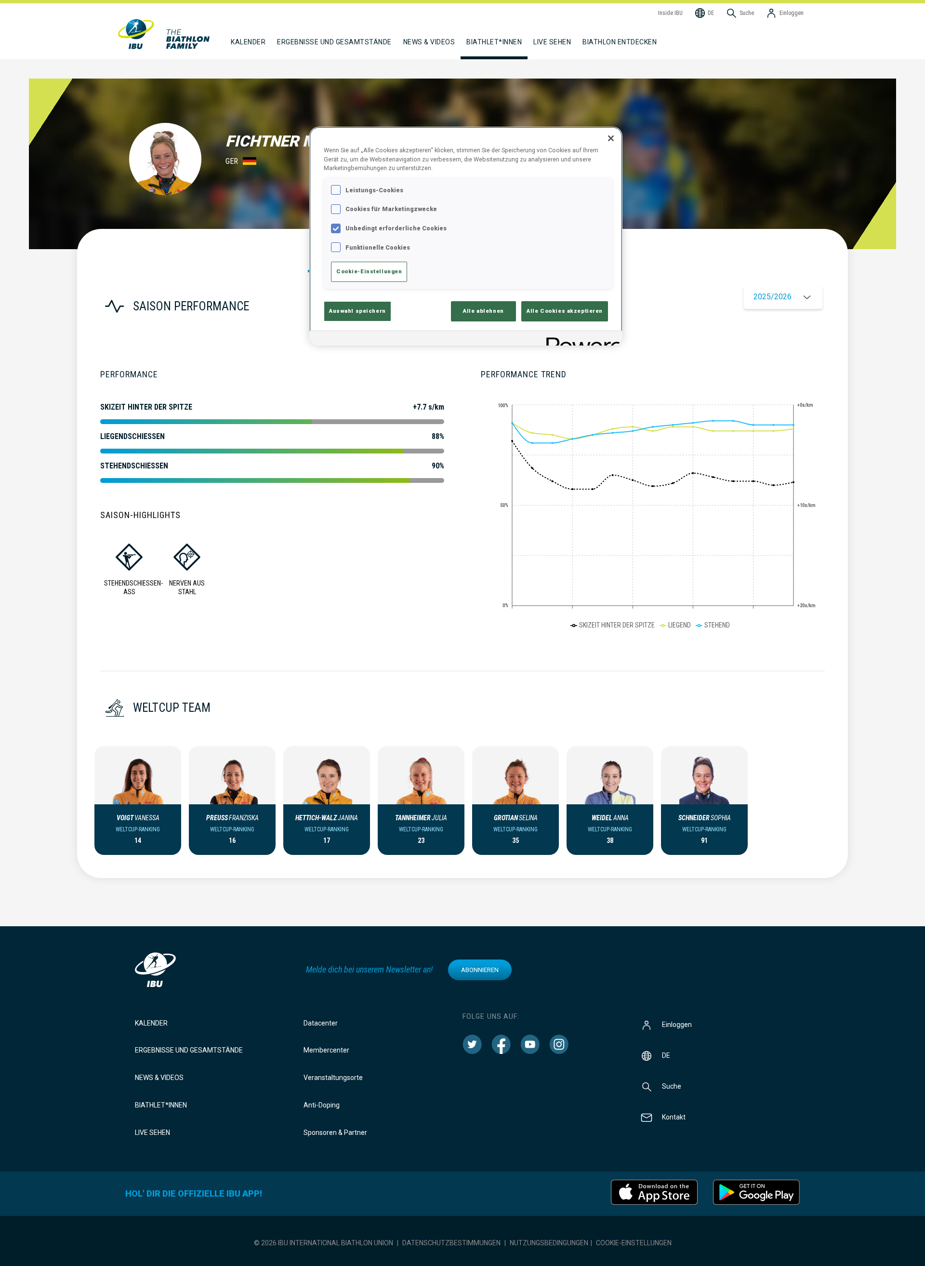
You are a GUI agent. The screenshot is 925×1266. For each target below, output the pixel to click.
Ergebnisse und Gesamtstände (189, 1050)
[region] (465, 236)
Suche (671, 1086)
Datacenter (321, 1023)
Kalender (151, 1023)
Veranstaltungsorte (333, 1077)
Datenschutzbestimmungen (451, 1243)
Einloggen (677, 1024)
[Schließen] (610, 138)
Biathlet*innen (161, 1105)
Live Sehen (552, 42)
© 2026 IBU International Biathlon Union (323, 1243)
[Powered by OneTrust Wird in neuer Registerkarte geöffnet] (581, 339)
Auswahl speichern (357, 310)
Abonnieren (480, 969)
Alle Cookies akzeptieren (565, 310)
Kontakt (674, 1116)
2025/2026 (772, 296)
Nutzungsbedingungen (549, 1243)
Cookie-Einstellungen (634, 1243)
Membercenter (326, 1050)
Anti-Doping (322, 1105)
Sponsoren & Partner (335, 1132)
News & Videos (159, 1077)
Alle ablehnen (483, 310)
